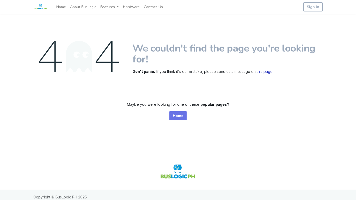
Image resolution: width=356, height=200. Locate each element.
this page (265, 71)
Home (178, 115)
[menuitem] (61, 7)
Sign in (313, 6)
